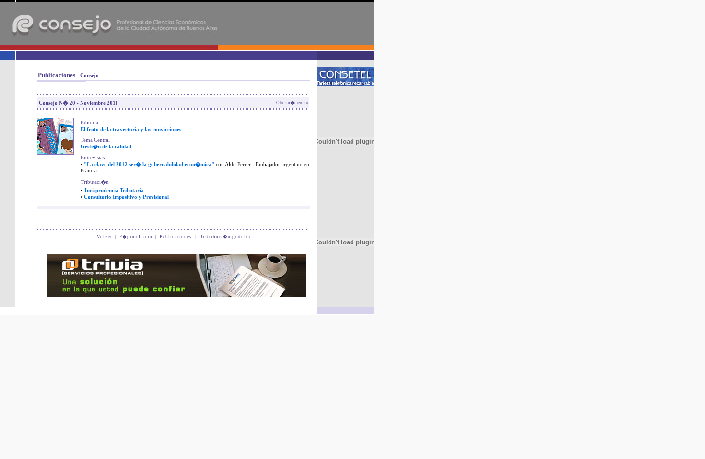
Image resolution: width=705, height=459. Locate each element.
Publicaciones (176, 236)
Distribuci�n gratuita (224, 236)
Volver (104, 236)
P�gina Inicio (136, 236)
